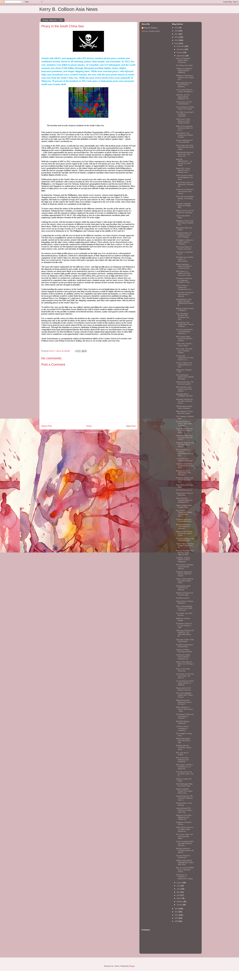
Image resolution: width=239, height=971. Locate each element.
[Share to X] (81, 351)
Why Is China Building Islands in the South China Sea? (184, 608)
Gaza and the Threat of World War (184, 494)
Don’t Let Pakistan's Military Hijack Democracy (183, 60)
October (180, 52)
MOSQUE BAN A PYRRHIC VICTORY (184, 395)
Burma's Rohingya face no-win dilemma (184, 141)
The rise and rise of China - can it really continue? (184, 423)
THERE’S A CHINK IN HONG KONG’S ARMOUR (184, 70)
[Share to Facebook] (83, 351)
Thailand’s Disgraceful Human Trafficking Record (184, 574)
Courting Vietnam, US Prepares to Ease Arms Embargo (184, 235)
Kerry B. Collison (150, 28)
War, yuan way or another (182, 754)
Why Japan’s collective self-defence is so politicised (184, 767)
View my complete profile (151, 31)
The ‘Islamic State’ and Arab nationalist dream (184, 836)
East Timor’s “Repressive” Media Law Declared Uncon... (184, 513)
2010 (177, 918)
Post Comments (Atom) (93, 432)
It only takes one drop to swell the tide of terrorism (185, 294)
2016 (177, 37)
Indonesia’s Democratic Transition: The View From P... (184, 437)
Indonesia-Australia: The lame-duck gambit (185, 383)
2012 (177, 912)
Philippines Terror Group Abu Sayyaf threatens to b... (185, 223)
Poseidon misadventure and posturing (184, 646)
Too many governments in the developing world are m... (184, 331)
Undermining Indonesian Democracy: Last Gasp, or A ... (184, 154)
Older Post (130, 426)
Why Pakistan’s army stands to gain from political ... (184, 389)
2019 (177, 28)
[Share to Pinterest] (85, 351)
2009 (177, 921)
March (179, 898)
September (181, 56)
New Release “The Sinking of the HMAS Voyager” (184, 135)
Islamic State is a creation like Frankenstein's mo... (184, 287)
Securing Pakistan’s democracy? (183, 857)
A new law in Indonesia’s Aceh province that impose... (185, 191)
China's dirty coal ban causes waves (183, 345)
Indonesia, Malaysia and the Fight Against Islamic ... (185, 445)
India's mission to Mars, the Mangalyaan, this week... (184, 177)
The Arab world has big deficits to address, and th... (184, 430)
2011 (177, 915)
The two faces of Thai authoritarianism (184, 103)
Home (89, 426)
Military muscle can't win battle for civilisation (185, 212)
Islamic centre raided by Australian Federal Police (184, 581)
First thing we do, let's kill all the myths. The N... (184, 774)
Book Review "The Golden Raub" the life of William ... (184, 324)
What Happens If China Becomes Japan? (184, 412)
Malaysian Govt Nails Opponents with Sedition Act (183, 817)
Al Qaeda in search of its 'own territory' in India (184, 625)
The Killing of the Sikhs (184, 65)
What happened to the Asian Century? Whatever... (184, 85)
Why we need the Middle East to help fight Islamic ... (185, 870)
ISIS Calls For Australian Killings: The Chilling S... (185, 198)
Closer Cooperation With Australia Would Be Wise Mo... (184, 843)
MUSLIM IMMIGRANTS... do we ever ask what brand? (184, 162)
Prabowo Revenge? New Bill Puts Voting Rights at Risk (185, 552)
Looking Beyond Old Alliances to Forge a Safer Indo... (184, 810)
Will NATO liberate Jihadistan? (182, 722)
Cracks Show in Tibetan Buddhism (184, 602)
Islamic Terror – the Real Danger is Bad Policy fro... (185, 546)
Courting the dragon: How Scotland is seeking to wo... (183, 657)
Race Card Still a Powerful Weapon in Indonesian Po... (184, 500)
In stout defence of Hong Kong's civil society (185, 108)
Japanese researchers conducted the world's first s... (184, 466)
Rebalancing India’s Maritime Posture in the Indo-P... (184, 702)
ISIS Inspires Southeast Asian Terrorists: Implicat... (184, 567)
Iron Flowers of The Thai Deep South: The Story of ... (185, 676)
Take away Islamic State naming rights (185, 641)
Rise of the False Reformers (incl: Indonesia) (182, 760)
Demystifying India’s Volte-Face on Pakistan (183, 588)
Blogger (132, 966)
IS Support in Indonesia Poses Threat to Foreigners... (184, 242)
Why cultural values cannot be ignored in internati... (184, 338)
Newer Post (46, 426)
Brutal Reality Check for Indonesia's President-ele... (185, 184)
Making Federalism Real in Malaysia (184, 309)
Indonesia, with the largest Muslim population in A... (183, 97)
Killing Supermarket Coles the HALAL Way (183, 740)
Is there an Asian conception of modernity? (182, 728)
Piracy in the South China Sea (183, 670)
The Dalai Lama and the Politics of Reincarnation (184, 259)
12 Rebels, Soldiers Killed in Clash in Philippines (183, 560)
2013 (177, 909)
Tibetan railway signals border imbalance (184, 407)
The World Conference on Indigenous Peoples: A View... (184, 280)
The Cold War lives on (184, 490)
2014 (177, 43)
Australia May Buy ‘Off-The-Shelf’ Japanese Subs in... (184, 798)
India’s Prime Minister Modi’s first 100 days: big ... (184, 664)
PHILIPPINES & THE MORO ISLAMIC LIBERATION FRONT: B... (185, 302)
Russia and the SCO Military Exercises (183, 689)
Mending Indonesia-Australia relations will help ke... (185, 850)
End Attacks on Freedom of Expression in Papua (184, 877)
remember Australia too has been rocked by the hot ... (184, 401)
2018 (177, 31)
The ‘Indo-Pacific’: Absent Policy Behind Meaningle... (184, 377)
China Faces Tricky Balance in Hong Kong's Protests (183, 121)
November (180, 49)
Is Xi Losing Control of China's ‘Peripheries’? (184, 91)
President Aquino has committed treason (183, 520)
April (178, 895)
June (179, 889)
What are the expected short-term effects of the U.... (184, 128)
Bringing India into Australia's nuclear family (183, 747)
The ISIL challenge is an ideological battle (185, 540)
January (180, 905)
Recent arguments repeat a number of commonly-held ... (183, 266)
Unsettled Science (182, 598)
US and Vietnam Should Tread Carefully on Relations (184, 683)
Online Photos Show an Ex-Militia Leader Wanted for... (184, 829)
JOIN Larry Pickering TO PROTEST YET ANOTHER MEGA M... (185, 633)
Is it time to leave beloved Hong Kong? (184, 460)
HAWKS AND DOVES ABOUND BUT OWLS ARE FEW (185, 862)
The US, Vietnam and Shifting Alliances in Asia (184, 365)
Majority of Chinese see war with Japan (184, 594)
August (179, 883)
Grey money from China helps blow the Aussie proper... (185, 147)
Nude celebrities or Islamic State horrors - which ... (184, 709)
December (180, 46)
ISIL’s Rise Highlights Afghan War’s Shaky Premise (184, 695)
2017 (177, 34)
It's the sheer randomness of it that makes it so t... (184, 358)
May (178, 892)
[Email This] (76, 351)
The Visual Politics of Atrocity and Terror (183, 248)
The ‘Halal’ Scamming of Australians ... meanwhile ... (185, 114)
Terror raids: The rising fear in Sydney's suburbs (184, 351)
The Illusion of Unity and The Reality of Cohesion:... (185, 716)
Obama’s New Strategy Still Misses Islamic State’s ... (184, 533)
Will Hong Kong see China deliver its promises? (183, 526)
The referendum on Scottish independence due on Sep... (184, 452)
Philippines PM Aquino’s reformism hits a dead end (185, 77)
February (180, 902)
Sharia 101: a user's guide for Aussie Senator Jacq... (183, 170)
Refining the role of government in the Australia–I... (183, 473)
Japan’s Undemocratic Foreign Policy (184, 506)
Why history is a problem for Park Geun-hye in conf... (184, 273)
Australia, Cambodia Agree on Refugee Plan (183, 205)
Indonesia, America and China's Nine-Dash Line (184, 480)
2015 (177, 40)
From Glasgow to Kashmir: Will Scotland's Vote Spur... (182, 316)
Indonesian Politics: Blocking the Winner (184, 651)
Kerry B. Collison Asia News (68, 9)
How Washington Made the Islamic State (184, 785)
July (178, 886)
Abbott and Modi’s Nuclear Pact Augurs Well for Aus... (184, 791)
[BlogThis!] (78, 351)
